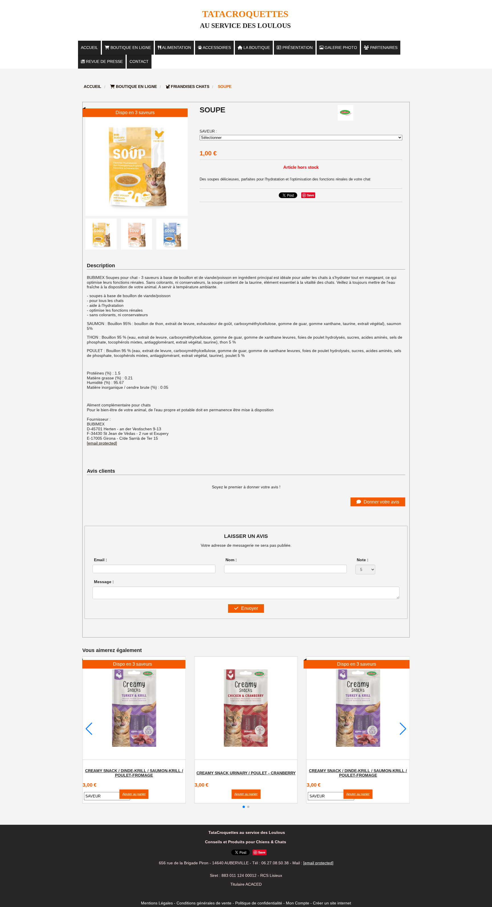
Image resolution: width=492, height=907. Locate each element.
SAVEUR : (208, 131)
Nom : (231, 560)
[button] (244, 807)
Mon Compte (297, 903)
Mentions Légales (157, 903)
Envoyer (249, 608)
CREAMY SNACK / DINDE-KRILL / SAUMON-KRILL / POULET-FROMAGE (134, 773)
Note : (362, 560)
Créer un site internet (332, 903)
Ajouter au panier (134, 794)
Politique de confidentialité (258, 903)
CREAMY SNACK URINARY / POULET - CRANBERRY (246, 773)
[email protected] (102, 443)
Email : (100, 560)
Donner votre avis (380, 501)
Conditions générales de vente (204, 903)
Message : (104, 581)
